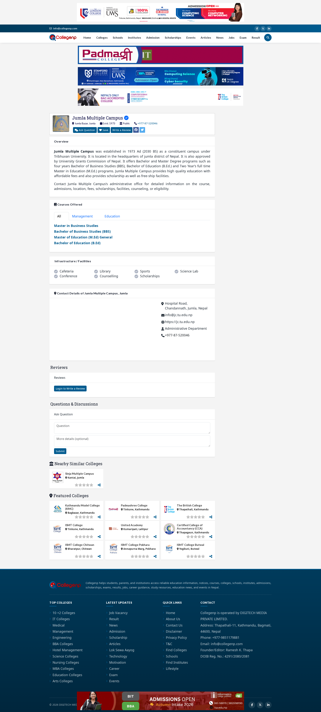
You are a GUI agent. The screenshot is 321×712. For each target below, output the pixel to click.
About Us (173, 619)
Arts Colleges (63, 681)
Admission (153, 37)
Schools (118, 37)
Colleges (102, 37)
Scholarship (118, 637)
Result (256, 37)
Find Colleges (176, 650)
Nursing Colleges (66, 662)
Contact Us (174, 625)
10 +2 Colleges (64, 613)
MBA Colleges (63, 668)
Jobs (231, 37)
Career (114, 668)
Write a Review (121, 130)
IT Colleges (61, 619)
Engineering (62, 637)
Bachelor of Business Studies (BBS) (82, 231)
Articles (206, 37)
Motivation (117, 662)
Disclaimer (174, 631)
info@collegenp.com (65, 28)
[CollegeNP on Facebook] (257, 28)
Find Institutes (177, 662)
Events (190, 37)
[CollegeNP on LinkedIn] (269, 28)
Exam (243, 37)
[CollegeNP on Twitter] (263, 28)
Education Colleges (67, 675)
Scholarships (173, 37)
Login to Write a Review (70, 388)
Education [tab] (114, 216)
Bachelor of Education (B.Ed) (77, 242)
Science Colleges (65, 656)
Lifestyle (172, 668)
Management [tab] (84, 216)
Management (63, 631)
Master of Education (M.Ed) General (83, 237)
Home (87, 37)
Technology (118, 656)
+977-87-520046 (147, 123)
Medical (59, 625)
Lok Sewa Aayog (121, 650)
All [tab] (60, 216)
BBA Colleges (63, 644)
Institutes (134, 37)
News (219, 37)
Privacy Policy (176, 637)
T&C (169, 644)
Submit (60, 451)
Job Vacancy (118, 613)
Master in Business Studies (76, 225)
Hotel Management (67, 650)
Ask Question (86, 130)
